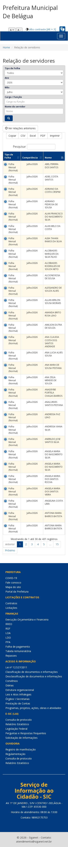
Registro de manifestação (20, 749)
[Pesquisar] (9, 118)
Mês (7, 87)
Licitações (11, 607)
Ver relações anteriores (22, 128)
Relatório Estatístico (17, 724)
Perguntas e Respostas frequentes (25, 733)
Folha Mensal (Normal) (13, 167)
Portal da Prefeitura (16, 591)
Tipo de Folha (12, 68)
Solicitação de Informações (21, 737)
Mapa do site (13, 587)
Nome (48, 157)
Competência (30, 157)
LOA (8, 633)
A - (19, 30)
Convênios (11, 681)
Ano (7, 78)
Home (6, 47)
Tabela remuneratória (18, 651)
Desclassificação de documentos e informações (33, 676)
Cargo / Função (13, 97)
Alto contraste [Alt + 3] (42, 29)
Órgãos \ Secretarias (17, 699)
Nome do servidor (15, 106)
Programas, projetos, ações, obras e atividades (33, 708)
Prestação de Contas (17, 703)
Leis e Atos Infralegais (18, 694)
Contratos (11, 603)
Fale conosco (13, 582)
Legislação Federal (16, 728)
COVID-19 (11, 578)
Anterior (10, 544)
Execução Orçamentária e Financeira (26, 619)
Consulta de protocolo (18, 719)
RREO (8, 624)
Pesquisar (19, 147)
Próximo (10, 550)
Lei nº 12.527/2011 (16, 667)
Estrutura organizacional (19, 690)
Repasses (11, 655)
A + (12, 30)
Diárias (9, 685)
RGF (7, 628)
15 (57, 544)
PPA (7, 642)
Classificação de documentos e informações (31, 672)
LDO (8, 637)
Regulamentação (15, 754)
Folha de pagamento (17, 646)
